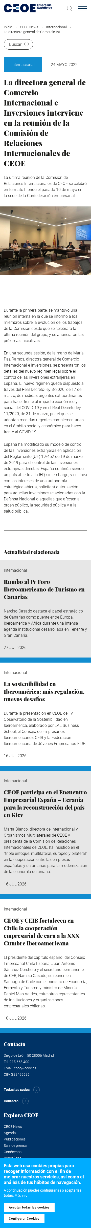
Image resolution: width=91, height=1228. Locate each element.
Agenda (10, 1133)
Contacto (11, 1101)
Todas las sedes (17, 1090)
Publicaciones (15, 1139)
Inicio (8, 27)
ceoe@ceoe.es (25, 1068)
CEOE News (29, 27)
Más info (21, 1195)
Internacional (56, 27)
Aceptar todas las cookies (29, 1207)
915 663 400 (19, 1062)
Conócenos (12, 1152)
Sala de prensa (15, 1146)
